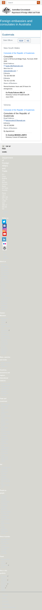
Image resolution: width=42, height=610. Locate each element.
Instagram (5, 230)
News (3, 364)
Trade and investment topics (4, 453)
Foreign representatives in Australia (6, 298)
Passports (4, 565)
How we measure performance (5, 477)
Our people (4, 270)
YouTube (5, 234)
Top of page (6, 147)
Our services (5, 272)
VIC (28, 40)
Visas (3, 567)
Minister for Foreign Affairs (4, 320)
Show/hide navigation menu (3, 2)
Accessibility (6, 604)
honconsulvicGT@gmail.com (15, 120)
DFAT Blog (5, 248)
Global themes (5, 385)
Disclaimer (5, 601)
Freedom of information (9, 607)
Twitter (4, 222)
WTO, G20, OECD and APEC (4, 459)
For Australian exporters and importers (5, 433)
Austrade (4, 576)
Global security (5, 383)
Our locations (5, 268)
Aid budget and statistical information (5, 469)
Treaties (3, 395)
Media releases (5, 362)
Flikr (5, 244)
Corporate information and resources (5, 278)
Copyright (5, 595)
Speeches (4, 366)
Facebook (5, 226)
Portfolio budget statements (4, 288)
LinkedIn (4, 239)
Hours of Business (10, 83)
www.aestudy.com (10, 71)
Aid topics (4, 473)
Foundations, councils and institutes (5, 515)
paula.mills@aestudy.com (14, 66)
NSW (21, 40)
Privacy (4, 598)
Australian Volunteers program (4, 505)
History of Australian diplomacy (4, 303)
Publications (5, 274)
